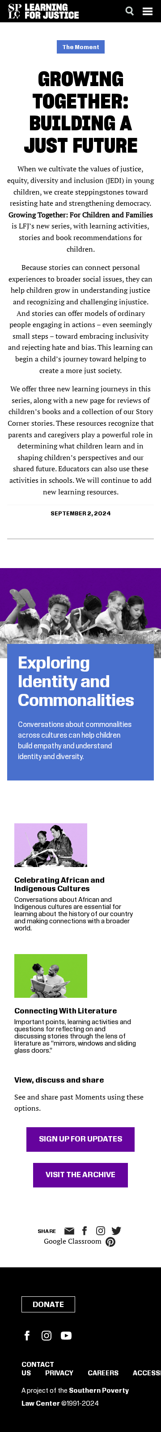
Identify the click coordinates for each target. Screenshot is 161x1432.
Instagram (100, 1230)
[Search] (130, 11)
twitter (117, 1231)
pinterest (110, 1242)
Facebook (26, 1336)
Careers (103, 1373)
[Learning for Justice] (52, 11)
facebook (84, 1230)
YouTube (66, 1336)
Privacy (59, 1373)
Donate (48, 1304)
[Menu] (148, 11)
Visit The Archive (80, 1175)
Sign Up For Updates (80, 1139)
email (70, 1231)
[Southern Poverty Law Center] (15, 11)
